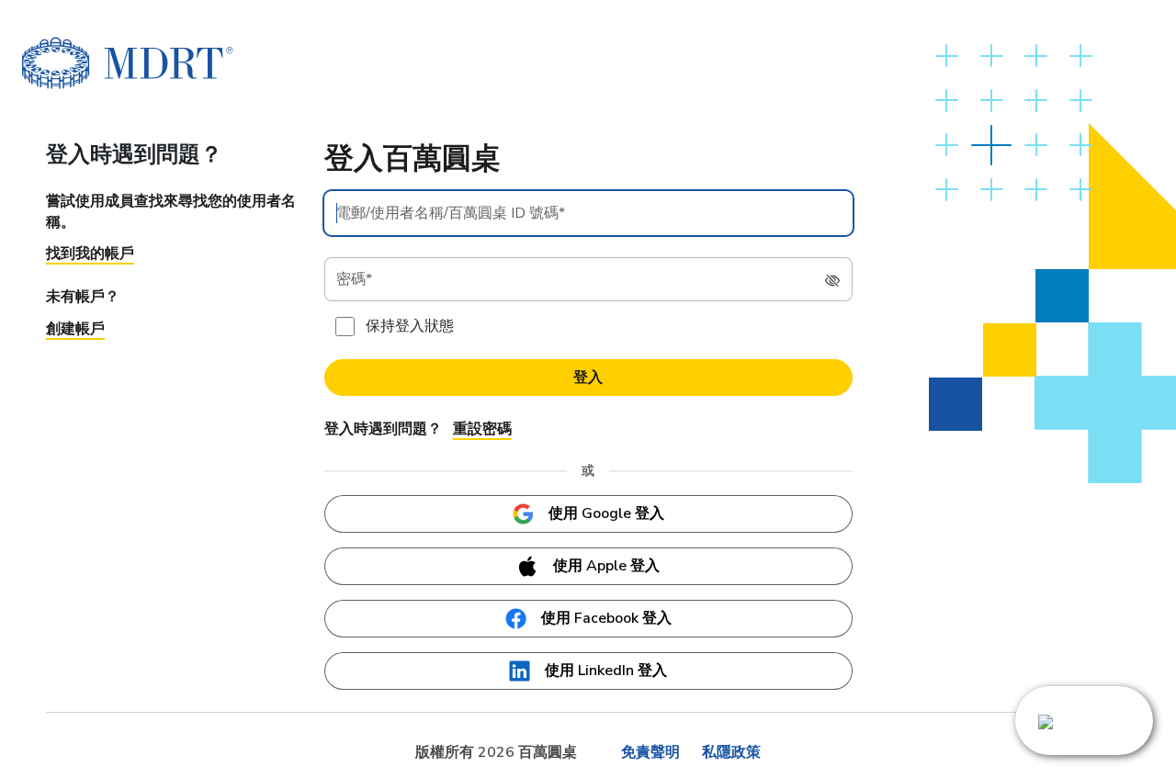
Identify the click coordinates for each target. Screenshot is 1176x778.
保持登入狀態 (410, 326)
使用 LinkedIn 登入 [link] (606, 670)
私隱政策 (731, 752)
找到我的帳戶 (90, 253)
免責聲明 (650, 752)
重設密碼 (482, 429)
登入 (588, 377)
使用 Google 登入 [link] (606, 513)
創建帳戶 (75, 329)
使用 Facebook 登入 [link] (606, 618)
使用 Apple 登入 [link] (606, 566)
